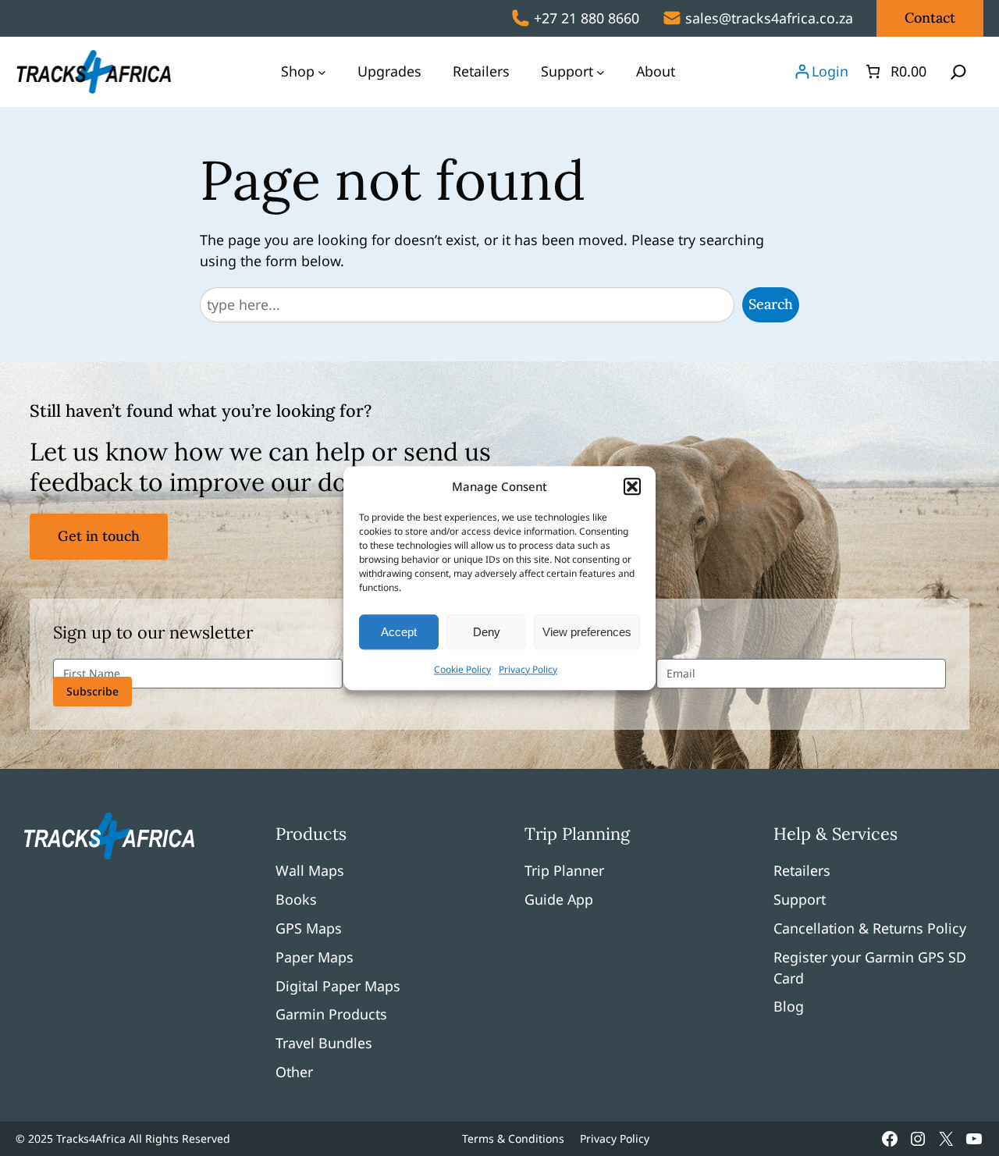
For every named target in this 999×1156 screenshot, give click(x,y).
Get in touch (99, 536)
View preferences (586, 631)
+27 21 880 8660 (586, 18)
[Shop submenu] (322, 71)
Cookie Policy (462, 669)
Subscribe (92, 691)
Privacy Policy (528, 669)
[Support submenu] (600, 71)
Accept (399, 631)
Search (770, 304)
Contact (930, 18)
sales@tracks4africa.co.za (769, 18)
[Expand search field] (958, 72)
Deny (486, 631)
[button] (632, 486)
